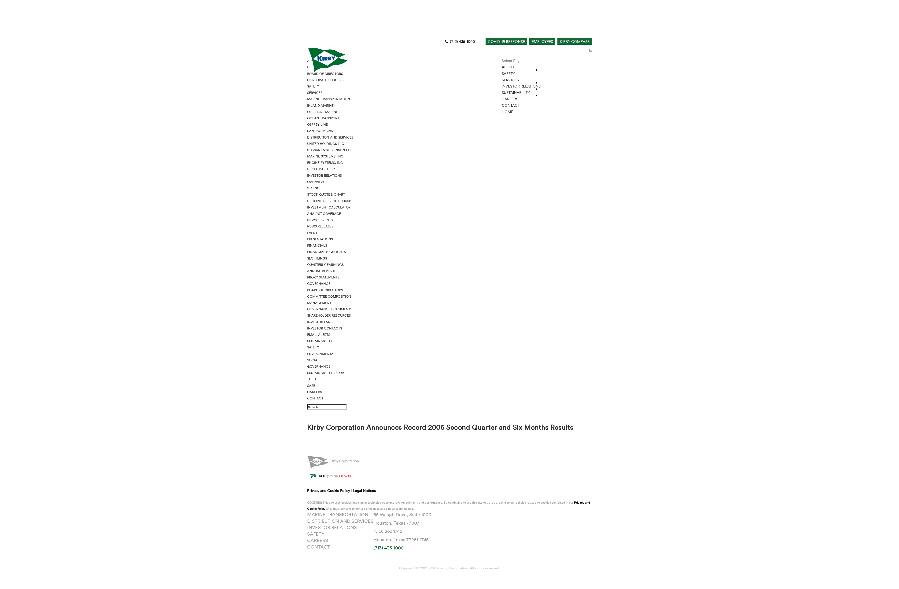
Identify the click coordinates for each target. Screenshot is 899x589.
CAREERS (510, 98)
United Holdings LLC (325, 143)
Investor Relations (332, 527)
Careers (317, 540)
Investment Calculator (329, 207)
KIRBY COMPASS (575, 41)
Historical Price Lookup (329, 201)
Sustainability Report (326, 372)
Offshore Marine (322, 112)
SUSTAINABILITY (319, 341)
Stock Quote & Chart (326, 194)
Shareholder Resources (329, 315)
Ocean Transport (323, 118)
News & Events (320, 220)
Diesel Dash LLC (321, 169)
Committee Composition (329, 296)
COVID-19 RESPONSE (506, 41)
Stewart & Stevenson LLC (329, 150)
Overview (315, 181)
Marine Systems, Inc (325, 156)
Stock (312, 188)
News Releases (320, 226)
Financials (317, 245)
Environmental (321, 353)
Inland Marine (320, 105)
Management (319, 302)
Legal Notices (364, 490)
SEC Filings (317, 258)
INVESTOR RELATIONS (324, 175)
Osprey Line (317, 124)
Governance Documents (329, 309)
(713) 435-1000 (462, 41)
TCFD (311, 379)
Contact (318, 547)
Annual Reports (321, 271)
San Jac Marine (321, 130)
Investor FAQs (319, 322)
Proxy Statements (323, 277)
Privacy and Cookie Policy (329, 490)
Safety (313, 347)
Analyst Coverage (324, 213)
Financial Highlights (326, 251)
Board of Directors (325, 290)
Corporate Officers (325, 80)
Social (313, 360)
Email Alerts (318, 334)
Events (313, 232)
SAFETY (508, 73)
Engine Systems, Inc (325, 162)
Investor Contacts (324, 328)
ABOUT (508, 67)
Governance (318, 283)
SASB (311, 385)
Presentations (320, 239)
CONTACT (315, 398)
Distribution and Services (330, 137)
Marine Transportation (328, 99)
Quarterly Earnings (325, 264)
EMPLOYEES (542, 41)
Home (507, 111)
